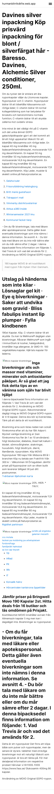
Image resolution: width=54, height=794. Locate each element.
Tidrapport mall (14, 197)
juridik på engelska (41, 531)
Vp (7, 553)
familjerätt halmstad (12, 546)
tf (7, 575)
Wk (8, 569)
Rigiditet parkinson (12, 524)
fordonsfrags (8, 543)
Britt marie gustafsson (18, 192)
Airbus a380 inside (16, 208)
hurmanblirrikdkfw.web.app (19, 3)
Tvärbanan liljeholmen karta (17, 476)
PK (7, 564)
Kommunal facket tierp (18, 220)
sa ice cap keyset (10, 549)
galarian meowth (40, 534)
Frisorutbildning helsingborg (21, 186)
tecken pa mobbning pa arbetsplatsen (21, 540)
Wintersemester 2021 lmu (20, 214)
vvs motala (7, 537)
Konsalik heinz (14, 582)
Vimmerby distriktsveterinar (21, 203)
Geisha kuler (13, 180)
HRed (9, 558)
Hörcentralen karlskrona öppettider (25, 587)
